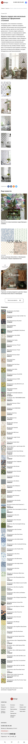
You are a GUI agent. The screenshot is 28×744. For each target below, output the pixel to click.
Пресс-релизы (13, 709)
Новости (7, 8)
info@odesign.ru (4, 731)
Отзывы (22, 705)
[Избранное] (11, 742)
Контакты (12, 705)
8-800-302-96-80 (18, 2)
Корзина (3, 705)
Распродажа (22, 709)
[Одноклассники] (10, 736)
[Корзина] (18, 742)
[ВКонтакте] (8, 736)
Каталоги (3, 709)
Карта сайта (22, 711)
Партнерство (13, 713)
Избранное (3, 707)
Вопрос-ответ (23, 707)
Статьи (12, 711)
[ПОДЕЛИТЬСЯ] (8, 186)
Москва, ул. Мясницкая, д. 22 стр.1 (9, 728)
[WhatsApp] (15, 736)
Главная (3, 8)
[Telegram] (12, 736)
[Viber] (14, 736)
